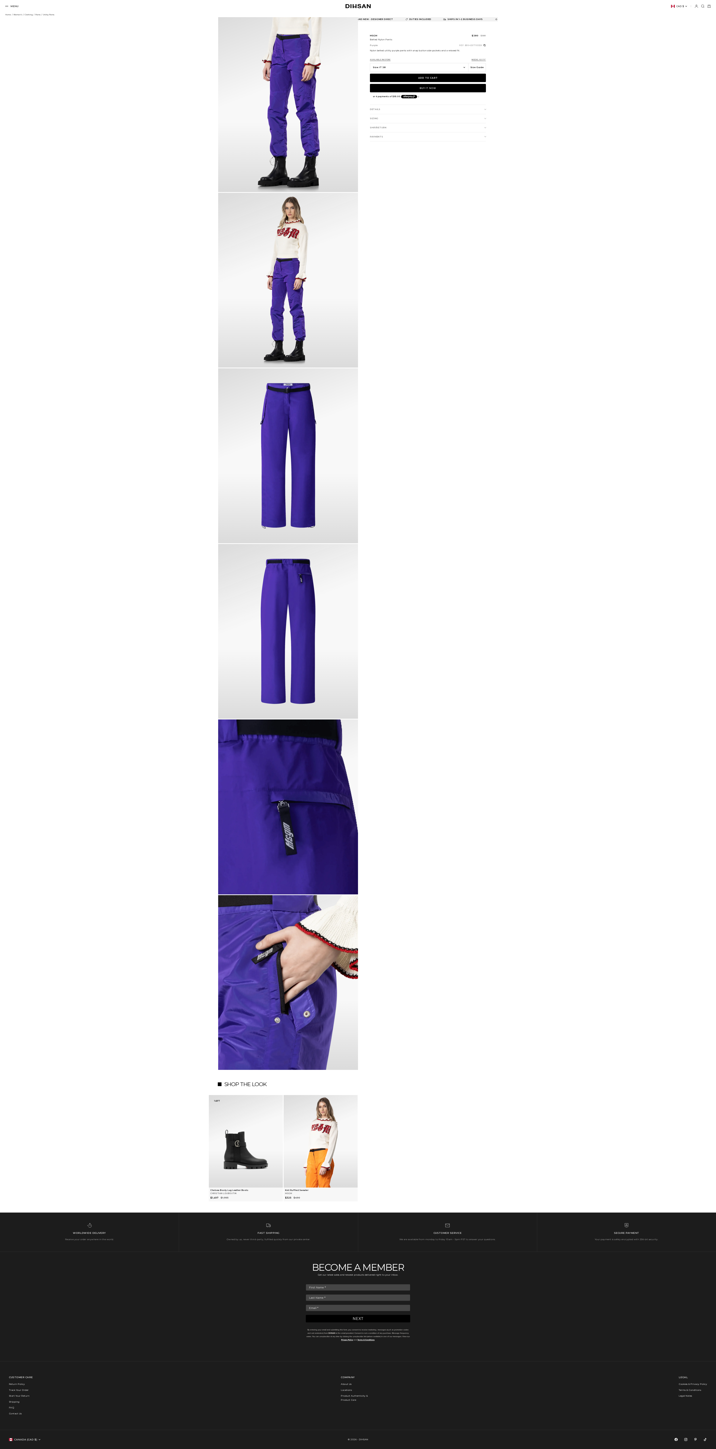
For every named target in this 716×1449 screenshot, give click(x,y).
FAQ (11, 1407)
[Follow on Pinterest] (695, 1439)
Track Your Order (19, 1390)
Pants (37, 14)
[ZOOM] (349, 183)
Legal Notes (685, 1395)
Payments (376, 136)
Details (375, 109)
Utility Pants (48, 14)
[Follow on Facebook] (676, 1439)
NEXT (358, 1318)
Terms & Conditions (366, 1339)
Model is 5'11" (479, 60)
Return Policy (17, 1384)
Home (8, 14)
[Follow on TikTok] (705, 1439)
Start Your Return (19, 1395)
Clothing (29, 14)
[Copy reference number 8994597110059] (484, 45)
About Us (346, 1384)
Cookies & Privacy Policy (693, 1384)
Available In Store (380, 60)
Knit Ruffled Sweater (296, 1190)
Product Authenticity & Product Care (354, 1397)
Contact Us (15, 1413)
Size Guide (477, 67)
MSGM (373, 35)
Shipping (14, 1401)
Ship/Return (378, 127)
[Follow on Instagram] (686, 1439)
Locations (346, 1390)
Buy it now (428, 88)
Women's (17, 14)
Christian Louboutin (223, 1193)
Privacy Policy (347, 1339)
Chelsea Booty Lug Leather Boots (229, 1190)
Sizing (374, 118)
